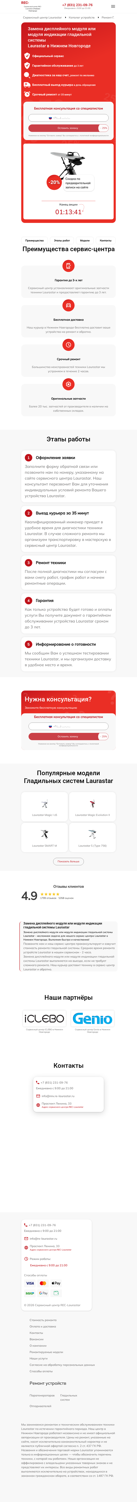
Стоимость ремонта (43, 1320)
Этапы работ (62, 240)
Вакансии (37, 1339)
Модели (85, 240)
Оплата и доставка (43, 1326)
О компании (38, 1345)
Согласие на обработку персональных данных (62, 1365)
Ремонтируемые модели (46, 1352)
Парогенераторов (42, 1395)
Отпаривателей (40, 1406)
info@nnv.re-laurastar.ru (58, 1096)
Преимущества (34, 240)
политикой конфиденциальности (94, 135)
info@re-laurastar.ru (43, 1238)
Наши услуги (39, 1358)
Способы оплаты (41, 1371)
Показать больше (68, 861)
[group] (44, 1022)
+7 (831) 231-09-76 (77, 5)
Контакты (105, 240)
